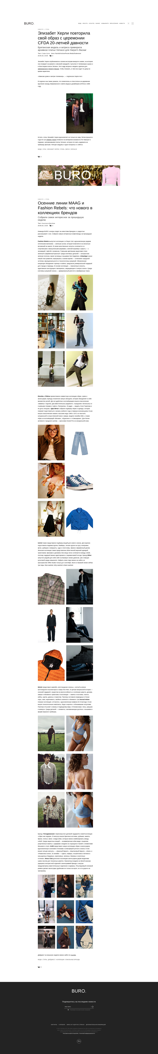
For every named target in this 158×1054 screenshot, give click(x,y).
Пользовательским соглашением (70, 1033)
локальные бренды (72, 959)
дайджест (51, 959)
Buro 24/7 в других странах (75, 1024)
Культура (91, 23)
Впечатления (114, 23)
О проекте (62, 1024)
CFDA (44, 149)
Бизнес (98, 23)
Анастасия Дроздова (48, 223)
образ (67, 149)
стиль (62, 149)
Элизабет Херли (53, 149)
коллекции (60, 959)
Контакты (54, 1024)
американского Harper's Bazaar (48, 69)
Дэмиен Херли (51, 140)
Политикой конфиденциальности (87, 1033)
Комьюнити (105, 23)
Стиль (47, 29)
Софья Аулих (46, 53)
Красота (85, 23)
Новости (122, 23)
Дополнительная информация (96, 1024)
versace (74, 149)
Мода (79, 23)
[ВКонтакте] (51, 56)
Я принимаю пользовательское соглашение (80, 1009)
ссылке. (73, 955)
